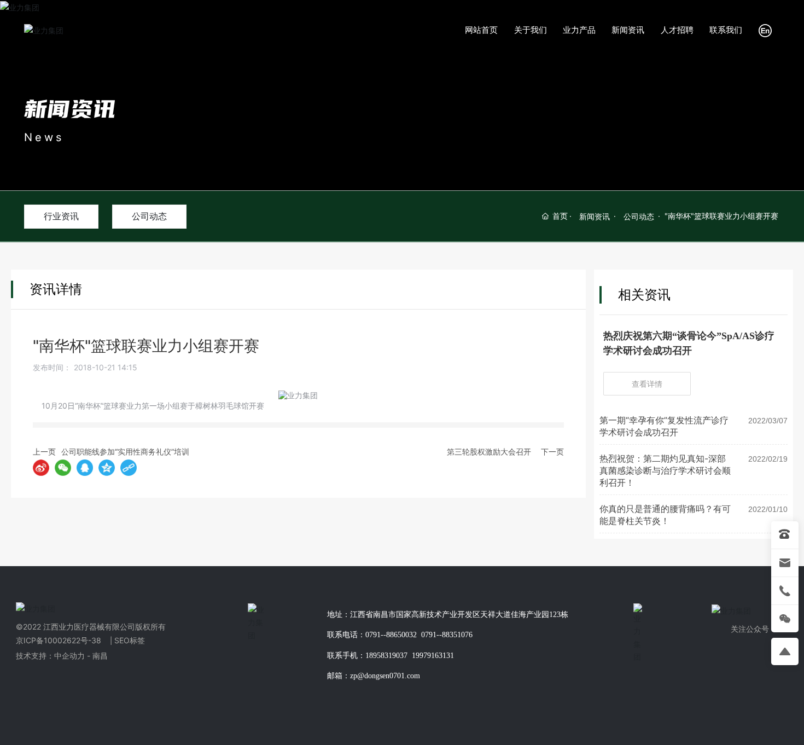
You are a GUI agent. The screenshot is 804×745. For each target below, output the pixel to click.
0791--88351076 (447, 635)
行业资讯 (61, 216)
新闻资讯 (70, 108)
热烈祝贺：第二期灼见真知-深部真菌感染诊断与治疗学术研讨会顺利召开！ (665, 470)
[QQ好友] (85, 467)
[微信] (63, 467)
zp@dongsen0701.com (385, 676)
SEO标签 (129, 640)
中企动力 (69, 655)
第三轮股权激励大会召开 (489, 451)
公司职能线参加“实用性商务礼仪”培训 (125, 451)
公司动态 (149, 216)
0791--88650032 (391, 635)
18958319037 (386, 655)
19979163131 (433, 655)
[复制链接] (128, 467)
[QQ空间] (106, 467)
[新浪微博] (41, 467)
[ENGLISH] (765, 29)
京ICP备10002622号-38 (58, 640)
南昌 (99, 655)
